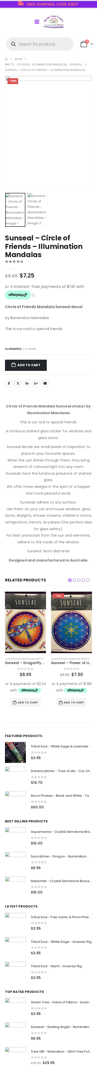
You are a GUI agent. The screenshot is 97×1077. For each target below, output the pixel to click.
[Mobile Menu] (37, 21)
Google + (36, 383)
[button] (11, 133)
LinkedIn (27, 383)
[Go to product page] (25, 622)
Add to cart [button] (28, 702)
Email (45, 383)
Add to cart (28, 365)
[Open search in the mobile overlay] (40, 44)
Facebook (9, 383)
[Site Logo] (53, 21)
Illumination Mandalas (19, 658)
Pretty (39, 658)
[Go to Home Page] (6, 59)
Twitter (18, 383)
